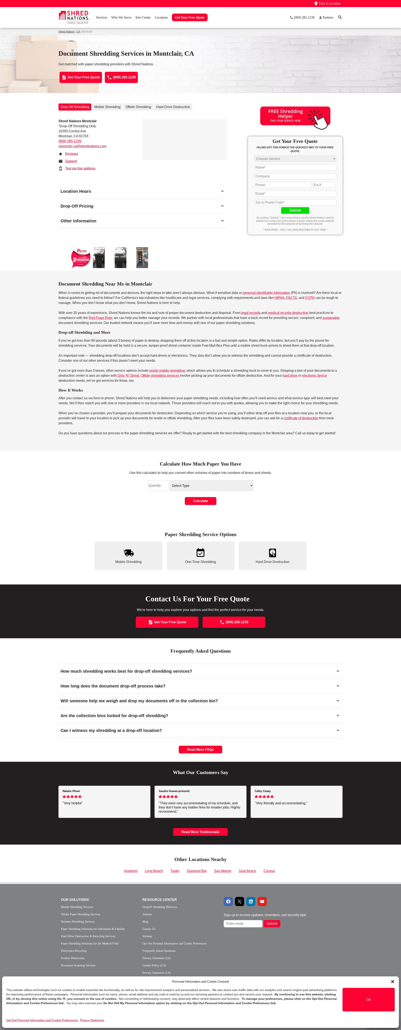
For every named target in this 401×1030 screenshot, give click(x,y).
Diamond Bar (197, 871)
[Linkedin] (250, 901)
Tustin (174, 871)
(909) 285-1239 (69, 141)
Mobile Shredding (107, 107)
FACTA (291, 298)
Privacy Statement (92, 1020)
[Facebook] (228, 901)
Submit (295, 210)
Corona (269, 871)
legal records (250, 313)
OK (368, 999)
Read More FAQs (200, 749)
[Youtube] (262, 901)
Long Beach (154, 871)
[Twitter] (239, 901)
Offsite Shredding (138, 107)
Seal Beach (247, 871)
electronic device (314, 375)
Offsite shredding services (160, 375)
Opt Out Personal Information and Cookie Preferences (42, 1020)
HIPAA (279, 298)
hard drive (290, 375)
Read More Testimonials (200, 832)
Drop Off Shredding (75, 107)
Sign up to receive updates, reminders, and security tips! (265, 915)
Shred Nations (66, 31)
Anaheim (130, 871)
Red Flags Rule (100, 318)
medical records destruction (288, 313)
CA (78, 31)
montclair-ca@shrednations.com (82, 146)
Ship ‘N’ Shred (128, 375)
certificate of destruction (300, 418)
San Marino (222, 871)
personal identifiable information (266, 293)
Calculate (200, 501)
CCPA (310, 298)
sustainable (331, 318)
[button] (393, 982)
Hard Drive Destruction (173, 107)
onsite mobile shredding (167, 370)
